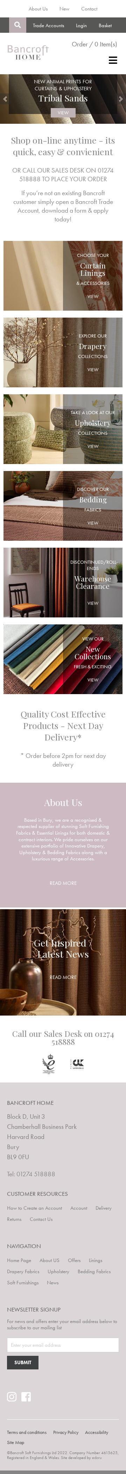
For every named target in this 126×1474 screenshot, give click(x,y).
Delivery (104, 1208)
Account (78, 1208)
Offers (74, 1260)
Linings (95, 1260)
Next (120, 99)
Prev (5, 99)
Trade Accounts (48, 25)
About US (49, 1260)
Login (81, 25)
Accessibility (96, 1432)
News (52, 1282)
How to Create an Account (34, 1208)
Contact (89, 8)
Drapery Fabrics (23, 1271)
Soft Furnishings (22, 1282)
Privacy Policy (65, 1432)
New (64, 8)
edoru (97, 1457)
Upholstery (58, 1271)
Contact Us (41, 1219)
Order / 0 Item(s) (94, 44)
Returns (14, 1219)
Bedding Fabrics (94, 1271)
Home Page (19, 1260)
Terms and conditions (27, 1432)
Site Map (15, 1442)
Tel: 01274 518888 (31, 1174)
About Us (38, 8)
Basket (105, 25)
